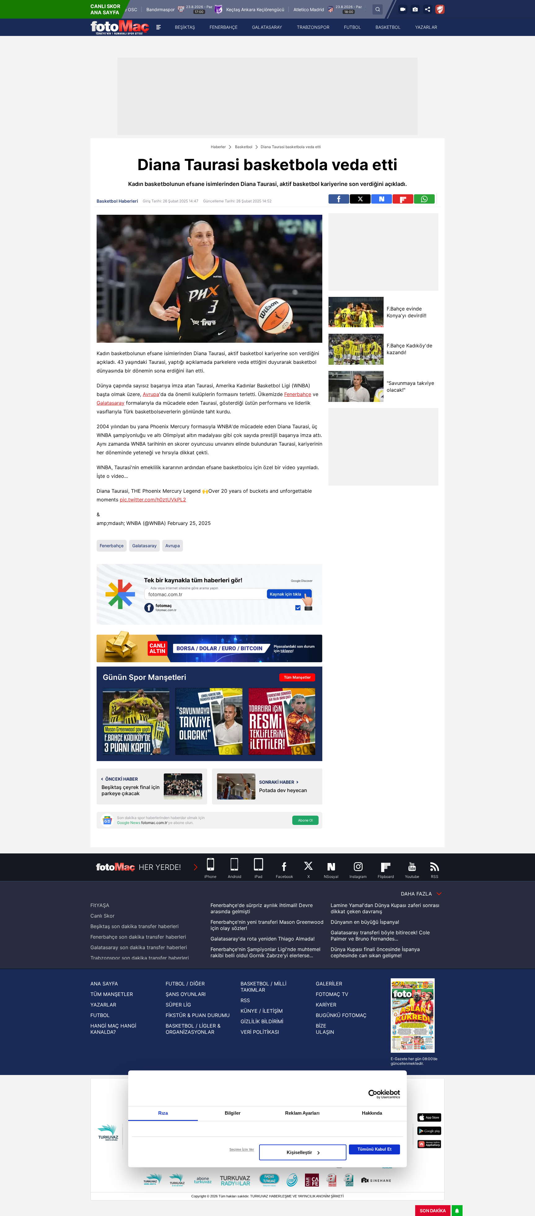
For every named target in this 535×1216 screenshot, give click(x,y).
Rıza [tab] (163, 1113)
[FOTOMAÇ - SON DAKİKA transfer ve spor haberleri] (119, 27)
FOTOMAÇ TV (332, 994)
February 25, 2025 (189, 523)
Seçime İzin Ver (241, 1149)
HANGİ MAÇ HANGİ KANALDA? (113, 1029)
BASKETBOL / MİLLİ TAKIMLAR (263, 986)
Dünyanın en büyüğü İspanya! (365, 922)
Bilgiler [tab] (233, 1113)
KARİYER (326, 1005)
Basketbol (243, 146)
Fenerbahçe (297, 394)
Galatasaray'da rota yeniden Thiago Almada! (263, 939)
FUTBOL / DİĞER (185, 983)
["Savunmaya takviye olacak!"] (355, 386)
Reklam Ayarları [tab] (302, 1113)
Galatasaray (110, 403)
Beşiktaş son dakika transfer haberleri (134, 926)
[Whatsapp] (424, 199)
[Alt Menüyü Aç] (158, 27)
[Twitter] (360, 199)
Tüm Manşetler (297, 677)
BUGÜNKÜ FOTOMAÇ (341, 1015)
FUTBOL (100, 1015)
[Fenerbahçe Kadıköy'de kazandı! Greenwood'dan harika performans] (136, 721)
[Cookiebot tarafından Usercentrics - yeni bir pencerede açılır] (373, 1094)
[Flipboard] (403, 199)
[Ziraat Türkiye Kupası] (440, 9)
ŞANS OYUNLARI (186, 994)
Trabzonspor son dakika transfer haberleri (139, 958)
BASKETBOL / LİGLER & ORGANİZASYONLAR (193, 1029)
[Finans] (209, 647)
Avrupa (151, 394)
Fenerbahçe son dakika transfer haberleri (138, 937)
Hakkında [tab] (372, 1113)
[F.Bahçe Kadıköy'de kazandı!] (355, 349)
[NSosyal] (381, 199)
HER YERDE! (160, 867)
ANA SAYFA (104, 983)
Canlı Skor (102, 916)
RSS (245, 1000)
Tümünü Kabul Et (374, 1149)
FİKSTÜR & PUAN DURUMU (198, 1015)
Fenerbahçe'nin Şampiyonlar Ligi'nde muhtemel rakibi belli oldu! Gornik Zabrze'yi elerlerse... (265, 952)
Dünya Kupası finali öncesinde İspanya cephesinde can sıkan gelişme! (375, 952)
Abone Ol (305, 820)
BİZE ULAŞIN (325, 1029)
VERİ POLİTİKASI (260, 1032)
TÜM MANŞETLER (111, 994)
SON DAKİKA (433, 1210)
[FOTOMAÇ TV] (402, 9)
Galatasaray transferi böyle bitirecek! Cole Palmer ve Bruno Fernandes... (380, 935)
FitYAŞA (99, 905)
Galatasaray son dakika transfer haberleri (138, 947)
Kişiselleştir (299, 1152)
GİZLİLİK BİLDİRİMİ (262, 1021)
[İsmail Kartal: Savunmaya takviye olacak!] (209, 721)
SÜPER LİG (178, 1005)
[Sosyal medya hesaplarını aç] (427, 9)
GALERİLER (329, 983)
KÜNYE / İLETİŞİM (262, 1011)
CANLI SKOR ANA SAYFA (105, 9)
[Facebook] (338, 199)
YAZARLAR (103, 1005)
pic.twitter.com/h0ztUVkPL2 (153, 499)
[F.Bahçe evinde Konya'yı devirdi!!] (355, 312)
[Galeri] (415, 9)
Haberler (218, 146)
